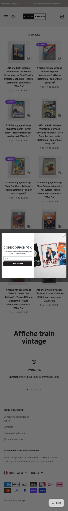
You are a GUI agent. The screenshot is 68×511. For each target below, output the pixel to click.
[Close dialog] (64, 235)
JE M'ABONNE (18, 263)
